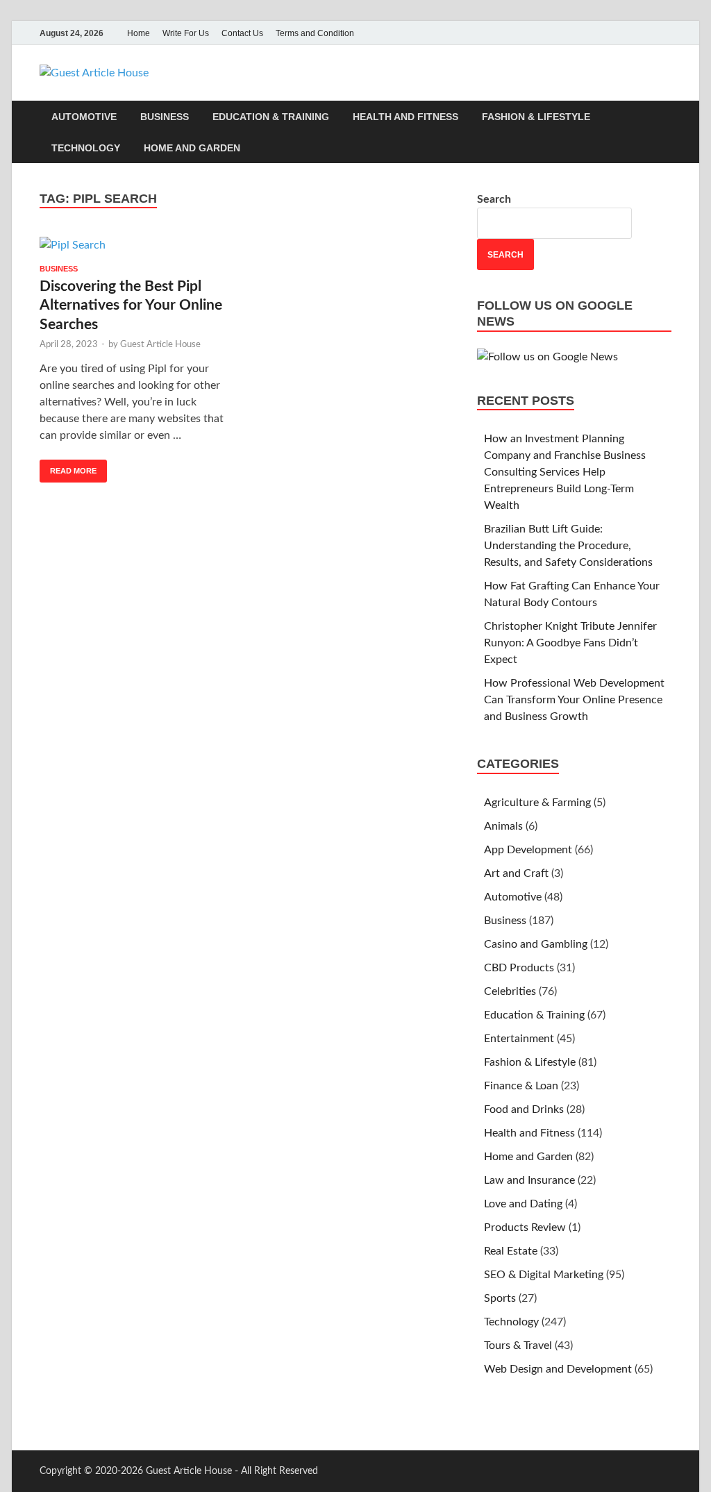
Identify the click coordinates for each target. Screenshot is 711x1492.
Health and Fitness (405, 116)
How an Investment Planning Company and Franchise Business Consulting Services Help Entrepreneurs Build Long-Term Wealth (565, 472)
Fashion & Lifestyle (536, 116)
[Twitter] (624, 33)
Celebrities (510, 991)
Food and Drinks (524, 1109)
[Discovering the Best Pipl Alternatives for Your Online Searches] (138, 244)
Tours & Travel (518, 1345)
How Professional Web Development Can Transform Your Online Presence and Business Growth (574, 700)
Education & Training (270, 116)
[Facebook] (604, 33)
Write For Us (185, 33)
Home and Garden (192, 147)
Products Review (525, 1227)
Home (138, 33)
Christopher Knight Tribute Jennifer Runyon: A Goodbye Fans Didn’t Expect (570, 643)
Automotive (84, 116)
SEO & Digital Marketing (543, 1274)
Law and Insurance (529, 1180)
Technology (85, 147)
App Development (528, 849)
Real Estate (510, 1251)
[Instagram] (643, 33)
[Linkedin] (663, 33)
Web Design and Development (558, 1369)
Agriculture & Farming (537, 802)
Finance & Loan (521, 1085)
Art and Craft (516, 873)
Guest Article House (160, 344)
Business (164, 116)
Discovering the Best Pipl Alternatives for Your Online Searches (131, 305)
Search (494, 199)
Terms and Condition (315, 33)
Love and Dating (523, 1203)
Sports (500, 1298)
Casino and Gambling (535, 944)
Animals (503, 826)
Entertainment (519, 1038)
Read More (68, 467)
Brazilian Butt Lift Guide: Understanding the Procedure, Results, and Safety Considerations (568, 545)
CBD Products (519, 967)
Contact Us (242, 33)
